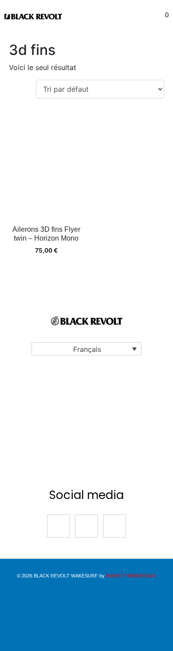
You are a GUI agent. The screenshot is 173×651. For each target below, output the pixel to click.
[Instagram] (86, 526)
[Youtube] (114, 526)
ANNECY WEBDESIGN (131, 575)
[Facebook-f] (58, 526)
